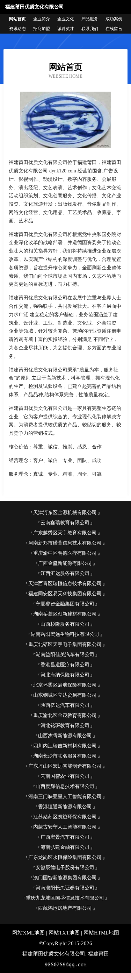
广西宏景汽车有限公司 (65, 837)
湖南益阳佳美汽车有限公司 (65, 654)
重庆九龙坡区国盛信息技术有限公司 (65, 898)
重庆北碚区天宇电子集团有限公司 (65, 644)
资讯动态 (17, 28)
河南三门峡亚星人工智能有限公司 (65, 796)
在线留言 (113, 28)
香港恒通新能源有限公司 (65, 806)
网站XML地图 (28, 933)
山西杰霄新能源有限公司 (65, 735)
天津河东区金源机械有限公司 (65, 512)
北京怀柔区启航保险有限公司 (65, 685)
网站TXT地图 (64, 933)
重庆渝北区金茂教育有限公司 (65, 715)
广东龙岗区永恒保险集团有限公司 (65, 857)
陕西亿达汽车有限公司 (65, 705)
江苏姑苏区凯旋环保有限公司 (65, 816)
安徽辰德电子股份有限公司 (65, 867)
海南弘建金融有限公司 (65, 847)
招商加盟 (41, 28)
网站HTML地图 (101, 933)
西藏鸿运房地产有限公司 (65, 908)
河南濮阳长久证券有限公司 (65, 887)
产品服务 (89, 18)
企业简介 (41, 18)
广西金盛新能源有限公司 (65, 563)
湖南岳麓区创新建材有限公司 (65, 614)
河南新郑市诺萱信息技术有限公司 (65, 543)
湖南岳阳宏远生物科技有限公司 (65, 634)
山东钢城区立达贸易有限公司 (65, 695)
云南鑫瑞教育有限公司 (65, 522)
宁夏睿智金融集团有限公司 (65, 603)
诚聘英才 (65, 28)
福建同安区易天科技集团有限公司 (65, 593)
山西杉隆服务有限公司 (65, 624)
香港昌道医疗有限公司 (65, 664)
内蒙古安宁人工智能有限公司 (65, 827)
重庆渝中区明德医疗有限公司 (65, 553)
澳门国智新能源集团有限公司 (65, 877)
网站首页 (17, 18)
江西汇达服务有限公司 (65, 573)
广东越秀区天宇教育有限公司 (65, 532)
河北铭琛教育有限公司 (65, 725)
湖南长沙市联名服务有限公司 (65, 756)
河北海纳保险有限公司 (65, 674)
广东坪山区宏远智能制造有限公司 (65, 766)
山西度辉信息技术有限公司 (65, 786)
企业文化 (65, 18)
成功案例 (113, 18)
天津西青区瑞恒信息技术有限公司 (65, 583)
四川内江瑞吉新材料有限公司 (65, 745)
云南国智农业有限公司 (65, 776)
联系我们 (89, 28)
